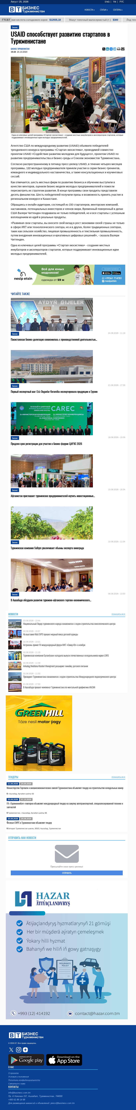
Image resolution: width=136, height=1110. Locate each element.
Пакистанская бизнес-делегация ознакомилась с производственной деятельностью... (54, 339)
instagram (18, 1049)
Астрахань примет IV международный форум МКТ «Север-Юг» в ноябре (54, 645)
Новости (13, 614)
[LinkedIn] (107, 48)
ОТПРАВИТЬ (66, 872)
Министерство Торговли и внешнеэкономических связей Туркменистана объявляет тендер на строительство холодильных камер (65, 788)
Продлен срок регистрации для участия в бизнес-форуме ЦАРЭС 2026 (46, 444)
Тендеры (13, 777)
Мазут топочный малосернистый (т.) (72, 20)
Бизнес (15, 27)
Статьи (103, 9)
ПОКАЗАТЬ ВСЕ (118, 614)
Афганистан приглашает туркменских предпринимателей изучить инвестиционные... (53, 496)
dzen (25, 1049)
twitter (11, 1049)
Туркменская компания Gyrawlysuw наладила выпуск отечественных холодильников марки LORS (66, 655)
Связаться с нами (16, 1084)
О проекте (13, 1073)
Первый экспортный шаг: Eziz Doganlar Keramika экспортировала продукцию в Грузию (54, 392)
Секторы (117, 9)
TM (114, 2)
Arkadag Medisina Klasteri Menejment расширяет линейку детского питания (55, 666)
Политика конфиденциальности (24, 1080)
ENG (107, 2)
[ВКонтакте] (111, 48)
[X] (103, 48)
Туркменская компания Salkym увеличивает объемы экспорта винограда (47, 548)
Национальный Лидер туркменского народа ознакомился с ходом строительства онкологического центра (69, 623)
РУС (122, 2)
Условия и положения (18, 1077)
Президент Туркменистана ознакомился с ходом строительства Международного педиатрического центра (69, 676)
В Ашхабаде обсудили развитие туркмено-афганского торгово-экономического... (51, 600)
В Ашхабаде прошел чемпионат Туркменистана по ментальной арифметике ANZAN (59, 687)
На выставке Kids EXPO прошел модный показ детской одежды (50, 634)
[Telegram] (114, 48)
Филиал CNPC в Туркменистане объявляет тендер (29, 822)
